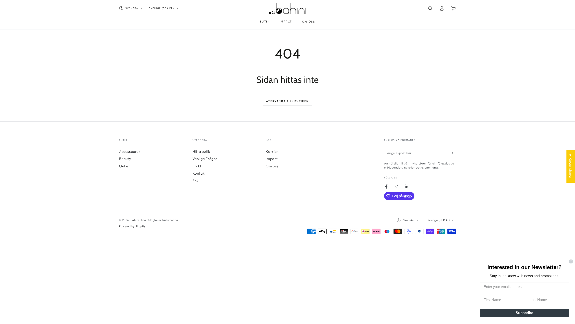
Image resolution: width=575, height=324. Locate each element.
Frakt (196, 166)
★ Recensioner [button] (570, 166)
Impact (272, 158)
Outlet (124, 166)
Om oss (272, 166)
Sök (195, 180)
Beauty (125, 158)
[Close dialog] (571, 261)
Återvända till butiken (287, 101)
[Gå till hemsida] (287, 8)
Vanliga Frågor (204, 158)
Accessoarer (130, 151)
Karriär (272, 151)
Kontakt (199, 173)
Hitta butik (201, 151)
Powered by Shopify (132, 226)
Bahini (134, 220)
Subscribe (524, 313)
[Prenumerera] (453, 153)
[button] (430, 8)
